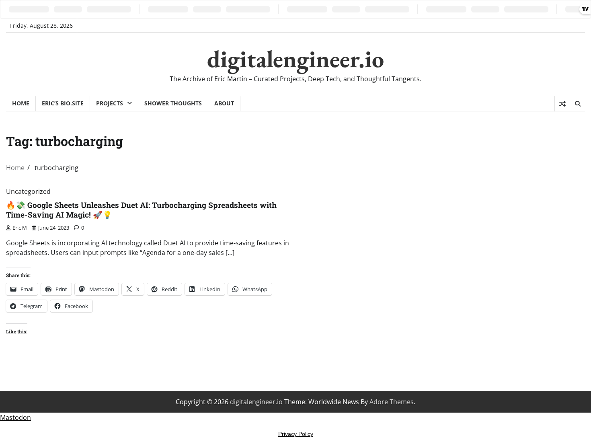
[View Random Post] (562, 103)
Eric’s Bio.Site (63, 103)
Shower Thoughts (173, 103)
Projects (109, 103)
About (224, 103)
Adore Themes (391, 401)
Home (20, 103)
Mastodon (15, 417)
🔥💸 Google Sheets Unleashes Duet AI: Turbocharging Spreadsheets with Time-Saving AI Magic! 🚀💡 (141, 210)
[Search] (577, 103)
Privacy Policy (295, 434)
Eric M (19, 227)
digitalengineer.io (295, 58)
